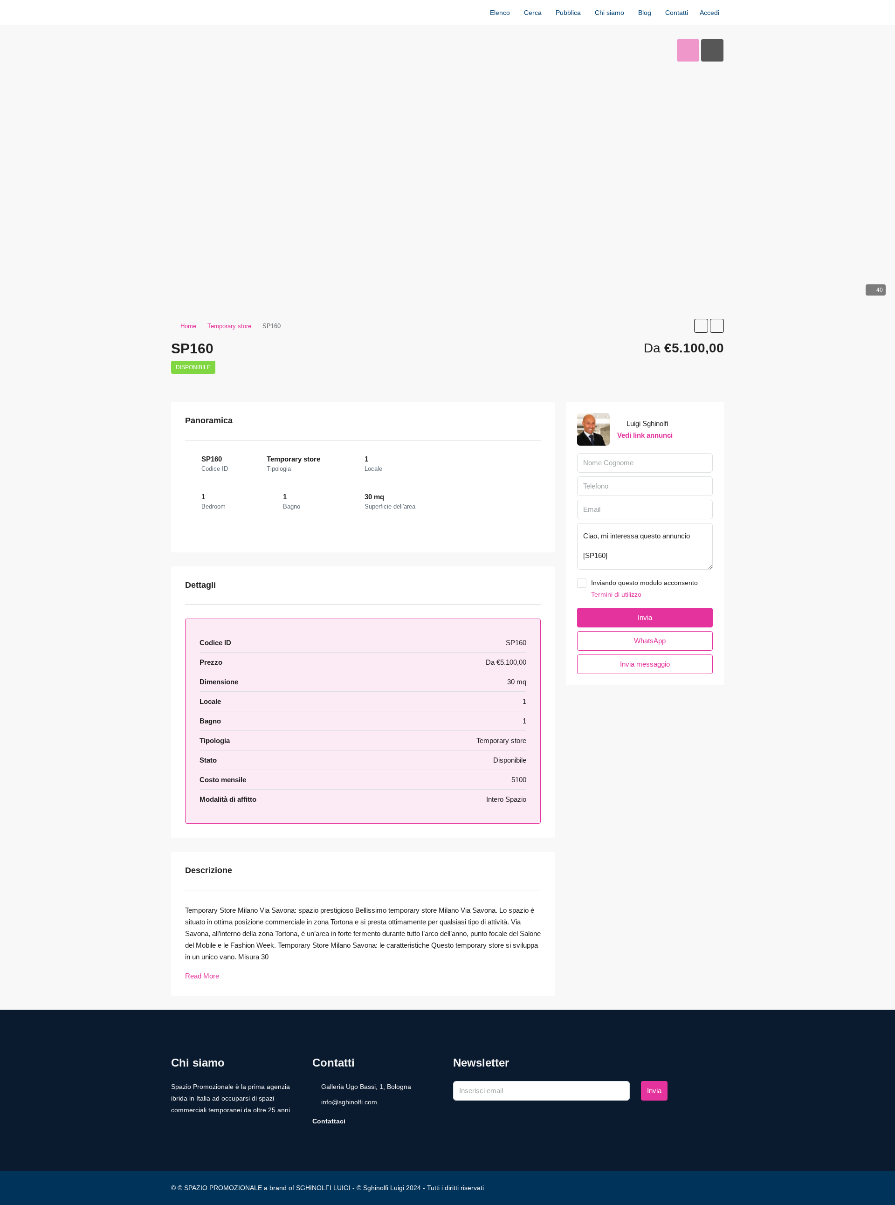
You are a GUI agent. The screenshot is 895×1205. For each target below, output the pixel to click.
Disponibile (193, 367)
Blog (644, 12)
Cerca (533, 12)
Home (188, 326)
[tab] (688, 50)
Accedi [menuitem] (709, 12)
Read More (202, 976)
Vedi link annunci (645, 435)
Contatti (676, 12)
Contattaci (328, 1121)
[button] (701, 326)
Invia (654, 1091)
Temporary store (229, 326)
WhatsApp (649, 641)
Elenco (500, 12)
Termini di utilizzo (616, 594)
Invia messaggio (645, 664)
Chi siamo (609, 12)
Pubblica (568, 12)
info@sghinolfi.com (349, 1102)
